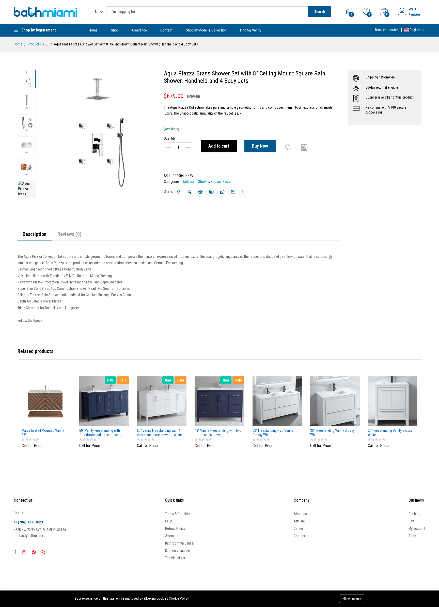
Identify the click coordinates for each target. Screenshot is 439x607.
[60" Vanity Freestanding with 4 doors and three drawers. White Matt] (161, 401)
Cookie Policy (179, 598)
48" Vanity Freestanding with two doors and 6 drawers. (218, 432)
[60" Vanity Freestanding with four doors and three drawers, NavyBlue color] (104, 401)
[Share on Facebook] (178, 191)
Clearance (139, 30)
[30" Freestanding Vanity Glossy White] (335, 401)
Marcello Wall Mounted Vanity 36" (43, 432)
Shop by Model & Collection (206, 30)
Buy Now (260, 146)
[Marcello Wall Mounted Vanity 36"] (46, 401)
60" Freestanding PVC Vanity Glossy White (273, 432)
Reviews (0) (69, 234)
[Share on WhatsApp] (222, 191)
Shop (115, 30)
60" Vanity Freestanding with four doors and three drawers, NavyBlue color (100, 432)
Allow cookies (351, 599)
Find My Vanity (250, 30)
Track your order (386, 30)
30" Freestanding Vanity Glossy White (332, 432)
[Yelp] (43, 552)
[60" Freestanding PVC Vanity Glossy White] (277, 401)
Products (34, 44)
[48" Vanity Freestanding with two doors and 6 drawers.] (219, 401)
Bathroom (189, 182)
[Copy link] (244, 192)
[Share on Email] (233, 191)
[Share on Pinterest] (200, 191)
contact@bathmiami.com (32, 536)
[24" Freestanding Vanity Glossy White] (392, 401)
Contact (166, 30)
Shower (203, 182)
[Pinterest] (34, 552)
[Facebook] (15, 552)
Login (412, 8)
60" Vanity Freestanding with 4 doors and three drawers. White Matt (159, 432)
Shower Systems (223, 182)
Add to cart (218, 146)
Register (414, 15)
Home (93, 30)
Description (34, 234)
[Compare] (304, 147)
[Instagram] (24, 552)
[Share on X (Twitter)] (189, 191)
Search (319, 12)
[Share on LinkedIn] (211, 191)
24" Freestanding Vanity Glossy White (390, 432)
